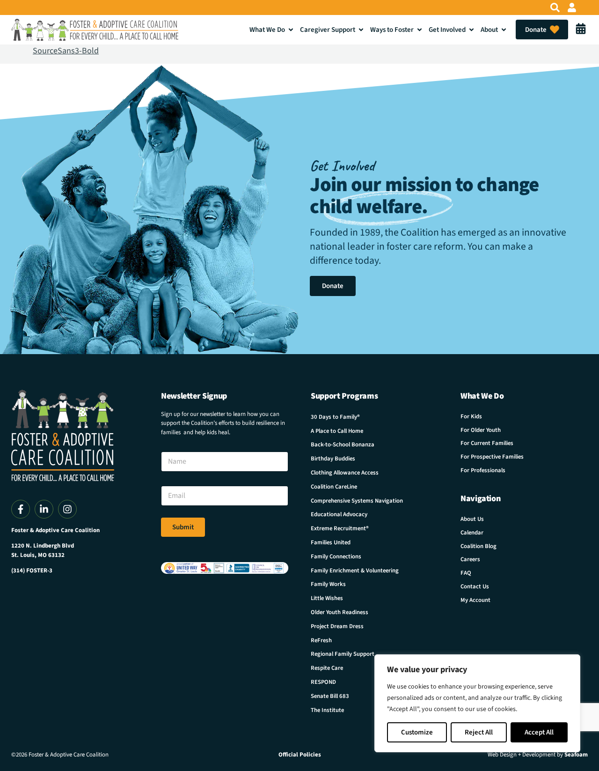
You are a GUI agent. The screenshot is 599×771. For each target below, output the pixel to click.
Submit (183, 527)
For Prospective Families (492, 456)
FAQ (465, 573)
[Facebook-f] (20, 509)
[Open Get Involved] (471, 29)
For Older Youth (480, 430)
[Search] (555, 7)
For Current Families (486, 443)
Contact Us (474, 586)
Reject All (479, 732)
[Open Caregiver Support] (361, 29)
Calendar (471, 532)
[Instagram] (67, 509)
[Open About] (503, 29)
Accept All (539, 732)
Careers (470, 559)
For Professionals (482, 470)
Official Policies (299, 754)
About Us (472, 519)
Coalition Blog (478, 546)
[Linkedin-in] (44, 509)
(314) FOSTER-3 (31, 570)
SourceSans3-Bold (66, 51)
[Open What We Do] (290, 29)
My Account (475, 600)
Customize (417, 732)
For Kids (471, 416)
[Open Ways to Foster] (419, 29)
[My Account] (572, 7)
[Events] (581, 29)
